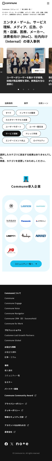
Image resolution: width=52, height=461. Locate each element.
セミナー (8, 382)
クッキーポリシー (12, 410)
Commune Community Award (19, 395)
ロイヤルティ (39, 140)
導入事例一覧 (26, 9)
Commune (9, 298)
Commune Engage (13, 303)
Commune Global (13, 340)
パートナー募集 (11, 388)
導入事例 (8, 370)
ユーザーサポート (13, 126)
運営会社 (8, 431)
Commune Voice (12, 308)
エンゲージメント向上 (15, 140)
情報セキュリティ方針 (14, 417)
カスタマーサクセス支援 (16, 119)
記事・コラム (10, 357)
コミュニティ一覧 (12, 375)
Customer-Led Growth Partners (19, 335)
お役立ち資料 (10, 352)
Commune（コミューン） (10, 9)
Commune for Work (14, 323)
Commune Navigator (14, 313)
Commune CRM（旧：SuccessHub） (21, 318)
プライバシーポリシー (14, 403)
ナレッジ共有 (31, 133)
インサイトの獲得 (27, 112)
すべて (8, 112)
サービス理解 (11, 133)
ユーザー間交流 (36, 126)
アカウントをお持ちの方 (15, 425)
